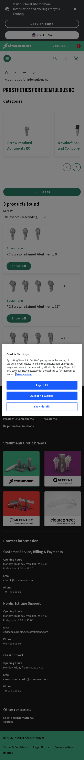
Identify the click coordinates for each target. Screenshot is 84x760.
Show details (42, 406)
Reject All (42, 385)
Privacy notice (24, 374)
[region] (42, 380)
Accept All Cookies (41, 395)
